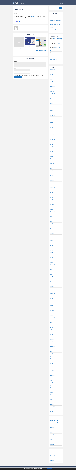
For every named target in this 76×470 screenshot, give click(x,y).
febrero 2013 (52, 370)
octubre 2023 (52, 91)
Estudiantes (52, 427)
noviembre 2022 (52, 112)
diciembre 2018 (52, 211)
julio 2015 (51, 300)
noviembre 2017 (52, 240)
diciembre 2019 (52, 185)
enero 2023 (51, 110)
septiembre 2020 (52, 165)
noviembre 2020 (52, 161)
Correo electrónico (17, 71)
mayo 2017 (51, 252)
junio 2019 (51, 197)
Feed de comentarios (53, 457)
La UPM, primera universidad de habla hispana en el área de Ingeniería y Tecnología (56, 40)
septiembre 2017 (52, 245)
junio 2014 (51, 332)
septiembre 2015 (52, 298)
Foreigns (51, 429)
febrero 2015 (52, 312)
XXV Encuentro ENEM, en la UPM (55, 18)
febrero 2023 (52, 108)
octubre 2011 (52, 409)
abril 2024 (51, 76)
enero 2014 (51, 344)
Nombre (15, 68)
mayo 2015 (51, 305)
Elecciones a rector (18, 9)
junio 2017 (51, 250)
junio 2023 (51, 98)
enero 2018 (51, 235)
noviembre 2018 (52, 214)
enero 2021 (51, 156)
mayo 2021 (51, 146)
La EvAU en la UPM (53, 29)
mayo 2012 (51, 392)
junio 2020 (51, 170)
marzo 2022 (52, 127)
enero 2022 (51, 132)
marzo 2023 (52, 105)
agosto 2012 (52, 385)
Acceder (51, 453)
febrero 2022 (52, 129)
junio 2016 (51, 276)
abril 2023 (51, 103)
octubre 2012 (52, 380)
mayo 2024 (51, 74)
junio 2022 (51, 120)
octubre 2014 (52, 322)
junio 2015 (51, 303)
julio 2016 (51, 274)
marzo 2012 (52, 397)
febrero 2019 (52, 206)
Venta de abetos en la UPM (17, 48)
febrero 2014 (52, 341)
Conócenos (61, 3)
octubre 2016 (52, 269)
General (51, 432)
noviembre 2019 (52, 187)
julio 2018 (51, 221)
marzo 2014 (52, 339)
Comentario (16, 61)
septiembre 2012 (52, 382)
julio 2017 (51, 247)
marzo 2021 (52, 151)
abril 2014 (51, 336)
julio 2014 (51, 329)
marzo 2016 (52, 283)
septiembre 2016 (52, 271)
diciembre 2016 (52, 264)
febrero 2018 (52, 233)
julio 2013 (51, 358)
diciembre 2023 (52, 86)
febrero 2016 (52, 286)
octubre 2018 (52, 216)
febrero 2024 (52, 81)
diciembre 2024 (52, 69)
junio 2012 (51, 389)
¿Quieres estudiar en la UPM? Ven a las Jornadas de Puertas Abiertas (55, 49)
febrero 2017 (52, 259)
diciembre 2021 (52, 134)
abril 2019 (51, 202)
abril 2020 (51, 175)
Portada (51, 439)
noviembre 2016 (52, 267)
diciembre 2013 (52, 346)
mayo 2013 (51, 363)
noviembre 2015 (52, 293)
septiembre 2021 (52, 139)
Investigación (52, 434)
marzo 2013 (52, 368)
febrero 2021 (52, 153)
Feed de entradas (52, 455)
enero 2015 (51, 315)
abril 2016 (51, 281)
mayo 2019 (51, 199)
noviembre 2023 (52, 88)
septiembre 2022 (52, 115)
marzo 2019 (52, 204)
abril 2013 (51, 365)
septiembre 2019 (52, 192)
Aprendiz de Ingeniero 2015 (54, 422)
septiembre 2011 (52, 411)
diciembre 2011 (52, 404)
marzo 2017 (52, 257)
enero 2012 (51, 401)
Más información (16, 19)
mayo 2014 (51, 334)
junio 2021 (51, 144)
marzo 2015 (52, 310)
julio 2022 (51, 117)
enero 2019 (51, 209)
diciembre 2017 (52, 238)
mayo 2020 (51, 173)
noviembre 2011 (52, 406)
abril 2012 (51, 394)
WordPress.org (52, 460)
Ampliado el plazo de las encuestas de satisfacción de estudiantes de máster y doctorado (41, 50)
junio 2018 (51, 223)
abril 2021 (51, 149)
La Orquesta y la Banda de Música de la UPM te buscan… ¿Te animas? (55, 59)
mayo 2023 (51, 100)
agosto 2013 (52, 356)
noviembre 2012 (52, 377)
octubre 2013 (52, 351)
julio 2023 (51, 96)
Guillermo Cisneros (24, 14)
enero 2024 (51, 84)
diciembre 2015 (52, 291)
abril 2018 (51, 228)
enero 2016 (51, 288)
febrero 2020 (52, 180)
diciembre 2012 (52, 375)
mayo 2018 (51, 226)
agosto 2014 (52, 327)
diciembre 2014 (52, 317)
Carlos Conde (33, 16)
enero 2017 (51, 262)
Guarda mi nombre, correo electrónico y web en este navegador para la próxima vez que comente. (29, 75)
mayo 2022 (51, 122)
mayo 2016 (51, 279)
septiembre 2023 (52, 93)
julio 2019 (51, 194)
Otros (51, 437)
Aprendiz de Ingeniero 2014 (54, 420)
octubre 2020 (52, 163)
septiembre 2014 (52, 324)
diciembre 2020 (52, 158)
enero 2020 (51, 182)
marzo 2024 (52, 79)
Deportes (51, 425)
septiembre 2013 (52, 353)
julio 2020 (51, 168)
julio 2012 (51, 387)
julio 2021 (51, 141)
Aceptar (49, 468)
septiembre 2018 (52, 218)
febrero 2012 (52, 399)
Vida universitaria (52, 444)
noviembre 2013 (52, 348)
